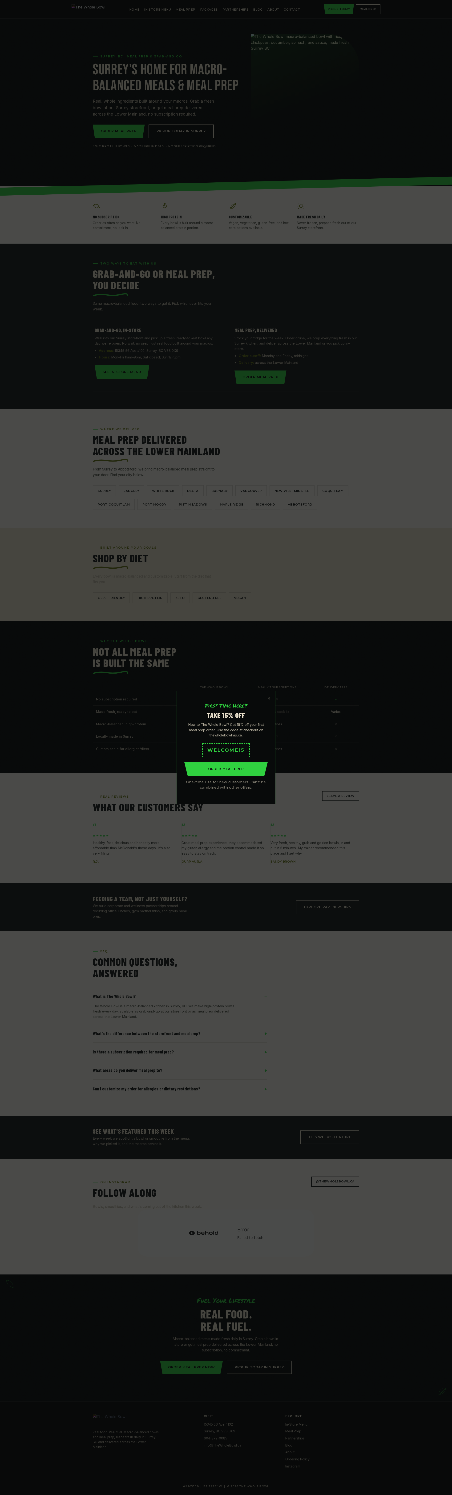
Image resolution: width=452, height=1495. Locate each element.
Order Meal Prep (226, 769)
